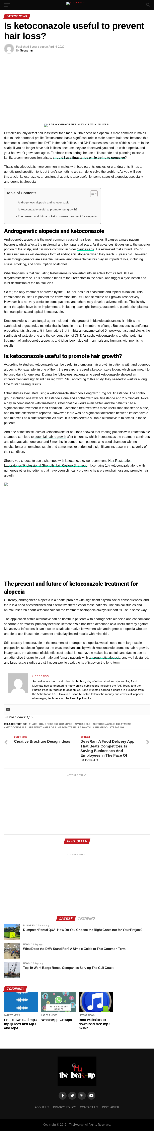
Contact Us (89, 1107)
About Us (42, 1107)
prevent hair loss (43, 727)
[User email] (8, 710)
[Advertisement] (77, 90)
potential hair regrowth (50, 436)
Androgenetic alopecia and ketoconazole (43, 202)
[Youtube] (91, 1096)
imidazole (83, 724)
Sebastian (26, 50)
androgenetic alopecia (105, 657)
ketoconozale (16, 727)
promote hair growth (75, 727)
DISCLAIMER (110, 1107)
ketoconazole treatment (113, 724)
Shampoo (100, 727)
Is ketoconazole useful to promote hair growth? (47, 209)
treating (117, 727)
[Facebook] (63, 1096)
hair (33, 724)
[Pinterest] (82, 1096)
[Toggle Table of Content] (92, 193)
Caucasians (85, 249)
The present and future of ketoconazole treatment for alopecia (57, 216)
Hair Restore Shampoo (56, 724)
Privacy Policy (64, 1107)
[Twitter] (72, 1096)
